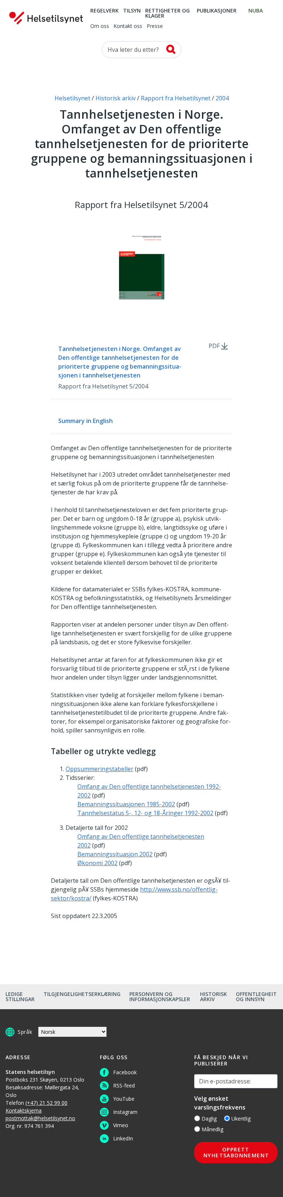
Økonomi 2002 (97, 863)
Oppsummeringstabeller (99, 769)
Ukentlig (241, 1118)
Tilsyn (132, 11)
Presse (155, 26)
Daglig (209, 1118)
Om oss (99, 26)
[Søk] (170, 49)
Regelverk (104, 11)
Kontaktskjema (24, 1110)
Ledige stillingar (20, 996)
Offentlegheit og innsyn (256, 996)
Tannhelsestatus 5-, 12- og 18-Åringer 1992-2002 (145, 813)
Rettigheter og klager (167, 13)
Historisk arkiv (213, 996)
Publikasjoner (217, 11)
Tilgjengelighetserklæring (81, 993)
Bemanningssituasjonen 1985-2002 (126, 804)
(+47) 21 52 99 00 (46, 1102)
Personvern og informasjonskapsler (159, 996)
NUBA (255, 11)
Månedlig (212, 1129)
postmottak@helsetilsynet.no (40, 1118)
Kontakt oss (127, 26)
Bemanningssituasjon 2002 (115, 854)
